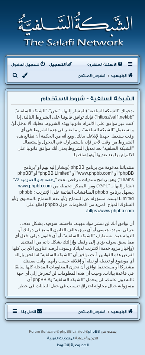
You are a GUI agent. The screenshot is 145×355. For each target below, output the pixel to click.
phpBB (94, 331)
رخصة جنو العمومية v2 (34, 179)
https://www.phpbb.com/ (110, 210)
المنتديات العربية (60, 338)
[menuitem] (105, 64)
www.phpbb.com (35, 185)
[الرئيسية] (73, 29)
